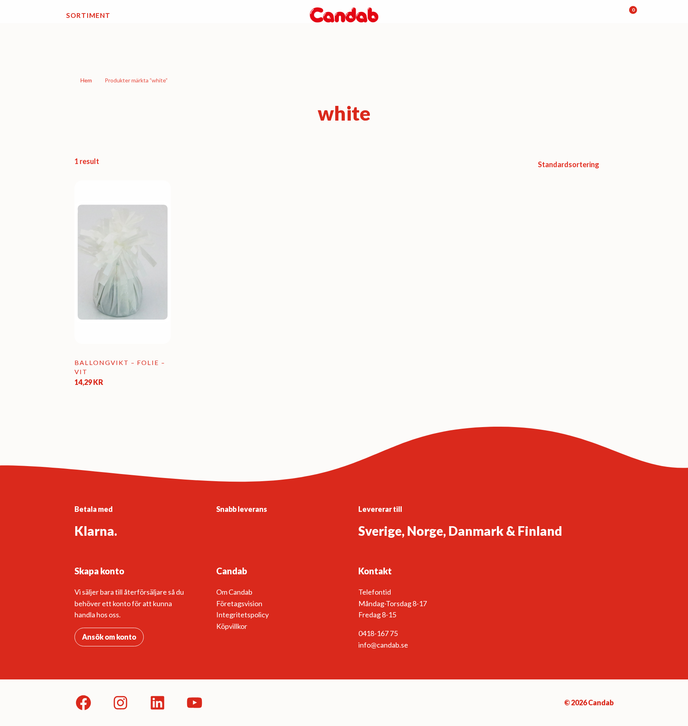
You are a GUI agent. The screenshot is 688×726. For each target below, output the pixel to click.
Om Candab (234, 591)
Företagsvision (239, 603)
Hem (86, 80)
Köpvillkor (231, 626)
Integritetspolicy (242, 614)
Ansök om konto (109, 636)
